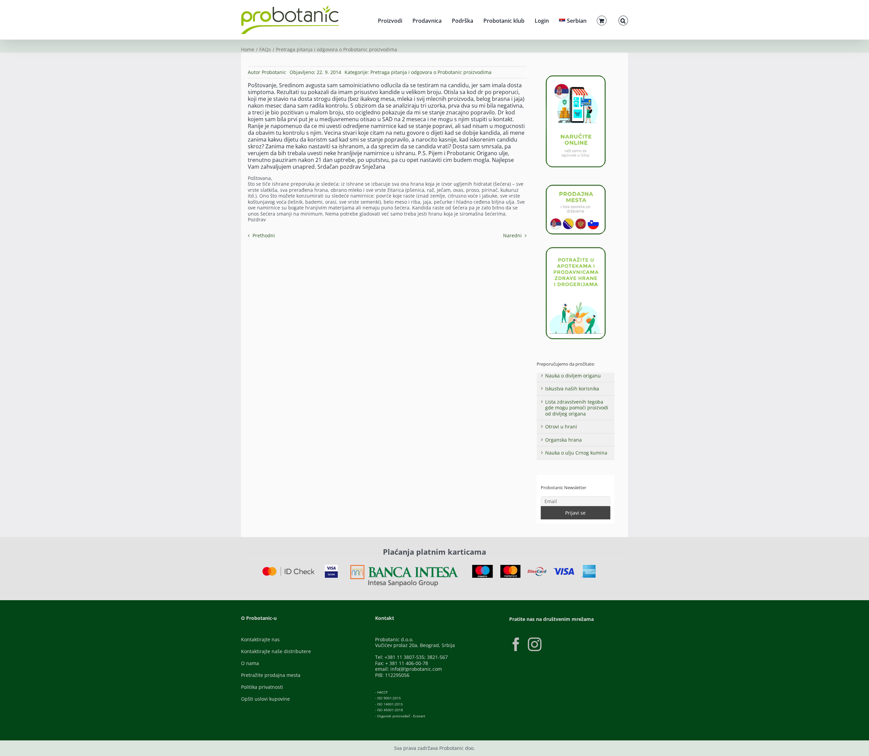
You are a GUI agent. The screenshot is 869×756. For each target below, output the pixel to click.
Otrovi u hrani (561, 426)
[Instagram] (534, 644)
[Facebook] (516, 644)
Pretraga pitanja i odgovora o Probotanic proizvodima (431, 72)
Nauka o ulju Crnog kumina (576, 452)
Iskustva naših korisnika (572, 388)
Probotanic (274, 72)
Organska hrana (563, 440)
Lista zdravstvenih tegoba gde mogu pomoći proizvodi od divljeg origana (576, 408)
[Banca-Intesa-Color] (404, 567)
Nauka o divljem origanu (573, 375)
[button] (623, 19)
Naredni (512, 235)
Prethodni (264, 235)
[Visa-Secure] (331, 567)
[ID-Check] (288, 569)
